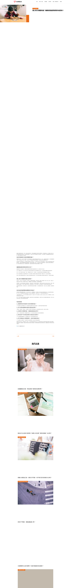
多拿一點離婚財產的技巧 (21, 326)
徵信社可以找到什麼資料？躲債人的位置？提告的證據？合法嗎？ (35, 433)
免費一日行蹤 (41, 1)
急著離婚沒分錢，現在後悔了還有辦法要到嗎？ (30, 389)
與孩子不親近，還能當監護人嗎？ (26, 522)
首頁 (37, 1)
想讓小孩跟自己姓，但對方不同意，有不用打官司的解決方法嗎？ (35, 477)
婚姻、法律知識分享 (55, 1)
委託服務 (46, 1)
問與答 (61, 1)
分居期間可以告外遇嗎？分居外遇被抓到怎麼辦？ (31, 566)
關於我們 (50, 1)
